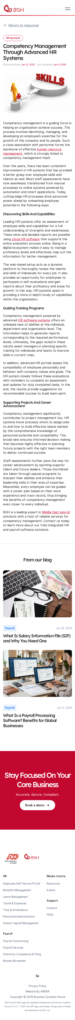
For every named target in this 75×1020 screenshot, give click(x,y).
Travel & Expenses (14, 903)
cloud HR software (26, 239)
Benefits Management (17, 890)
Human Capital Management (21, 923)
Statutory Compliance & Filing (22, 954)
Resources (53, 883)
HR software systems (34, 320)
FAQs (50, 914)
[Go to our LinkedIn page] (37, 975)
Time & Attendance (15, 910)
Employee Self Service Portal (21, 883)
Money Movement (14, 960)
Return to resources (23, 25)
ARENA (45, 991)
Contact (52, 908)
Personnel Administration (19, 916)
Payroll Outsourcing (15, 941)
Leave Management (15, 896)
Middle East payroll (56, 512)
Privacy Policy (38, 986)
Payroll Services (13, 947)
